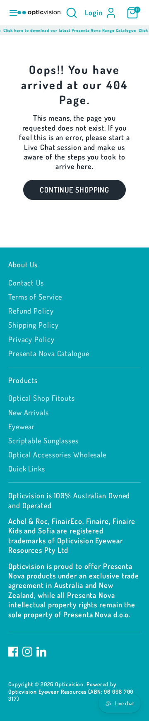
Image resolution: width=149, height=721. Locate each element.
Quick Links (26, 468)
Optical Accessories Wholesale (57, 454)
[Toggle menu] (9, 12)
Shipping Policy (33, 324)
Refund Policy (31, 310)
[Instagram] (27, 652)
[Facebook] (13, 652)
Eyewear (21, 426)
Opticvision (69, 684)
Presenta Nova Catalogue (48, 353)
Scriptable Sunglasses (43, 440)
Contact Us (26, 282)
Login (94, 12)
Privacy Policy (31, 339)
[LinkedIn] (41, 652)
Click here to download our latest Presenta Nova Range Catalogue (68, 30)
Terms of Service (35, 296)
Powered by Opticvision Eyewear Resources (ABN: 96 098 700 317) (70, 691)
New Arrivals (28, 412)
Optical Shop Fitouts (41, 397)
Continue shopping (74, 189)
